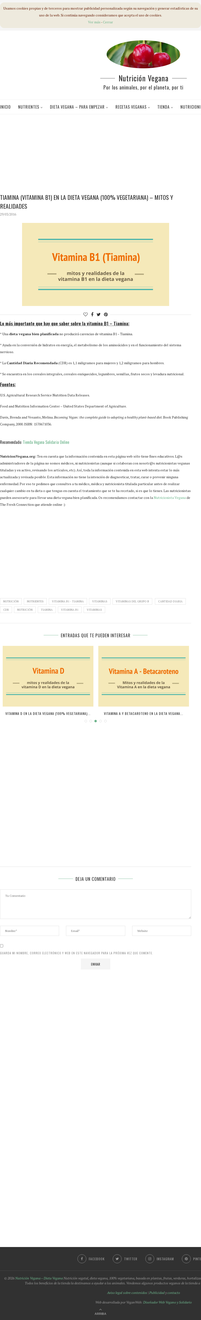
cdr (6, 609)
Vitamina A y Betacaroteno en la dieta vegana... (143, 713)
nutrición (25, 609)
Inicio (5, 107)
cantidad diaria (170, 601)
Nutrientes (28, 107)
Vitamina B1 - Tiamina (68, 601)
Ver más (94, 22)
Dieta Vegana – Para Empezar (77, 107)
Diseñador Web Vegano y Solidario (167, 1302)
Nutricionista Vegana (170, 497)
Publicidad (156, 1292)
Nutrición (11, 601)
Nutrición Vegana (143, 78)
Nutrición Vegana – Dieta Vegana (39, 1278)
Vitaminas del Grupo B (132, 601)
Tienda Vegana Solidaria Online (46, 442)
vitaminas (94, 609)
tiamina (47, 609)
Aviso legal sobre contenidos (127, 1292)
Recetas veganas (131, 107)
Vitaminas (99, 601)
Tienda (163, 107)
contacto (173, 1292)
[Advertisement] (102, 153)
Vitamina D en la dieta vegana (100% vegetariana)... (47, 713)
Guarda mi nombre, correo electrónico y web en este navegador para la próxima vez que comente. (76, 953)
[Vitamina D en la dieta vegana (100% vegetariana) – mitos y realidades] (48, 676)
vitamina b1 (69, 609)
